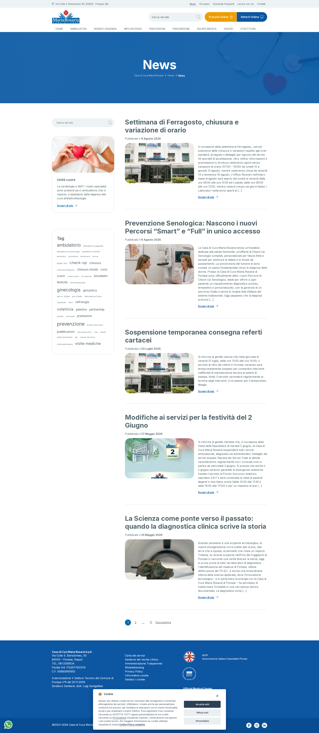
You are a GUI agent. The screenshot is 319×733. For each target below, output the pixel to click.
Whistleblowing (134, 667)
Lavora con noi (246, 3)
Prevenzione (181, 28)
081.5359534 (66, 663)
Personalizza (202, 721)
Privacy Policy (134, 671)
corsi (104, 269)
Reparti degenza (105, 28)
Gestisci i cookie (135, 679)
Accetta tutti (202, 704)
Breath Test (62, 263)
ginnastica (90, 290)
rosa (96, 332)
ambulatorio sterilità (91, 252)
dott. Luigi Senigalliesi (89, 686)
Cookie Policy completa (132, 724)
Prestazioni (157, 28)
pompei (60, 316)
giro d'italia (77, 296)
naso (70, 302)
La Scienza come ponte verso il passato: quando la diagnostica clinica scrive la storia (195, 522)
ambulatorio (69, 245)
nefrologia (82, 302)
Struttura (248, 28)
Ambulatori (78, 28)
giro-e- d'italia (63, 296)
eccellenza (86, 276)
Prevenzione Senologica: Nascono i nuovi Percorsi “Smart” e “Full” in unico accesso (192, 227)
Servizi (228, 28)
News (193, 3)
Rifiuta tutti (202, 712)
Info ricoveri (133, 28)
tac (76, 337)
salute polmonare (64, 337)
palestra (81, 309)
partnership (96, 309)
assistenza (73, 256)
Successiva (163, 622)
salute (103, 332)
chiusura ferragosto (66, 270)
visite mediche (88, 343)
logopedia (61, 302)
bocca (95, 256)
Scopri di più (206, 197)
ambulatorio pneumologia (68, 252)
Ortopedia (65, 180)
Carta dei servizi (135, 655)
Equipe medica (206, 28)
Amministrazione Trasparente (143, 663)
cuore (61, 276)
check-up (78, 262)
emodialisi (100, 276)
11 (151, 622)
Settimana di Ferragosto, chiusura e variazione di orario (182, 126)
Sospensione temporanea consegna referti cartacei (193, 336)
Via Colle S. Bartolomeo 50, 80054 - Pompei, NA (81, 3)
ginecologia (68, 289)
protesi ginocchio (95, 325)
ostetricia (65, 309)
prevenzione (71, 324)
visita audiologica (65, 344)
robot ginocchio (84, 332)
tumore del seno (87, 337)
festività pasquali (77, 283)
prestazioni (84, 316)
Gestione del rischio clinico (141, 659)
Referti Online (250, 17)
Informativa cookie (137, 675)
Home (59, 28)
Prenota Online (218, 17)
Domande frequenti (223, 3)
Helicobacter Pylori (93, 296)
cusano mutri (73, 276)
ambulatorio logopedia (93, 246)
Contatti (261, 3)
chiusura (95, 263)
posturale (70, 316)
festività (62, 282)
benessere (85, 256)
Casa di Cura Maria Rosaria (148, 75)
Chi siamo (204, 3)
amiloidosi (61, 256)
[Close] (217, 695)
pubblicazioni (66, 331)
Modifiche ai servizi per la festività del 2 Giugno (188, 421)
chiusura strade (87, 269)
